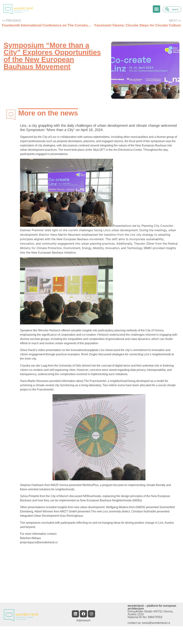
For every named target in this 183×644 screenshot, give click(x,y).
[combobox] (172, 9)
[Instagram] (91, 613)
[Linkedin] (75, 613)
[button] (156, 9)
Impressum (83, 620)
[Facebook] (83, 613)
